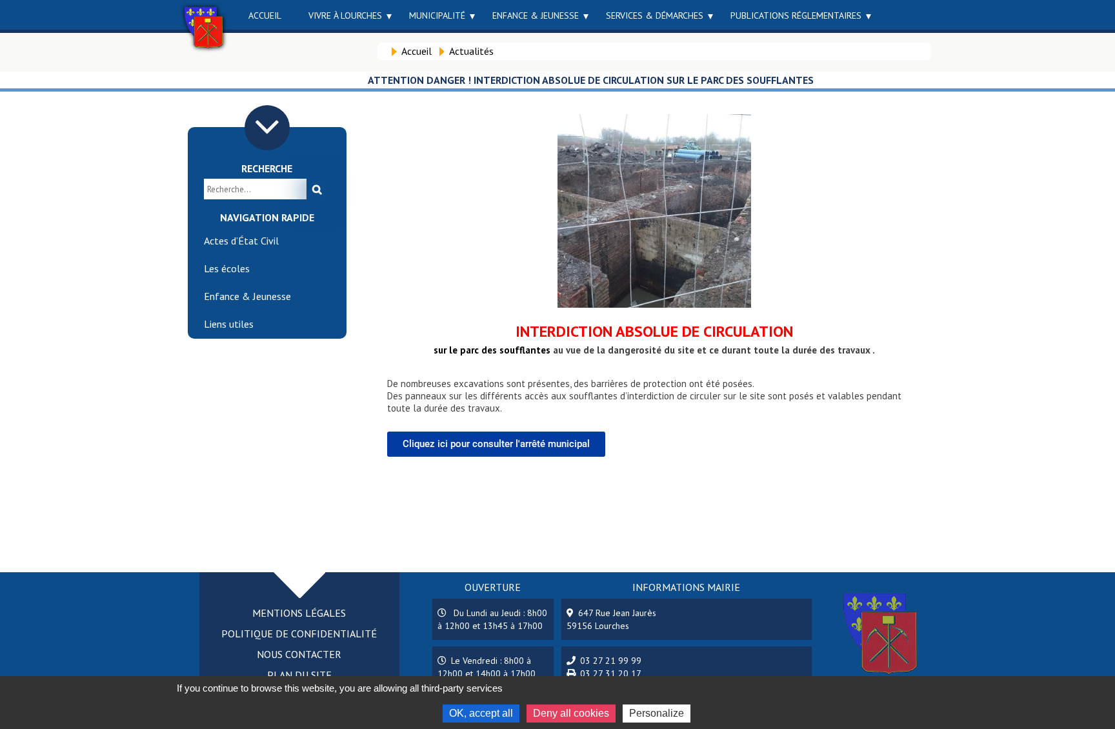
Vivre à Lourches (345, 15)
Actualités (471, 51)
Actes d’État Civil (241, 240)
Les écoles (227, 268)
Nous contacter (299, 654)
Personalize (656, 713)
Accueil (264, 15)
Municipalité (437, 15)
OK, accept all (481, 713)
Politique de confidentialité (299, 633)
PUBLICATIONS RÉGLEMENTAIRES (795, 15)
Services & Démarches (654, 15)
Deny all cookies (571, 713)
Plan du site (299, 674)
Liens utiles (229, 323)
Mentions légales (299, 612)
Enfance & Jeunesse (535, 15)
